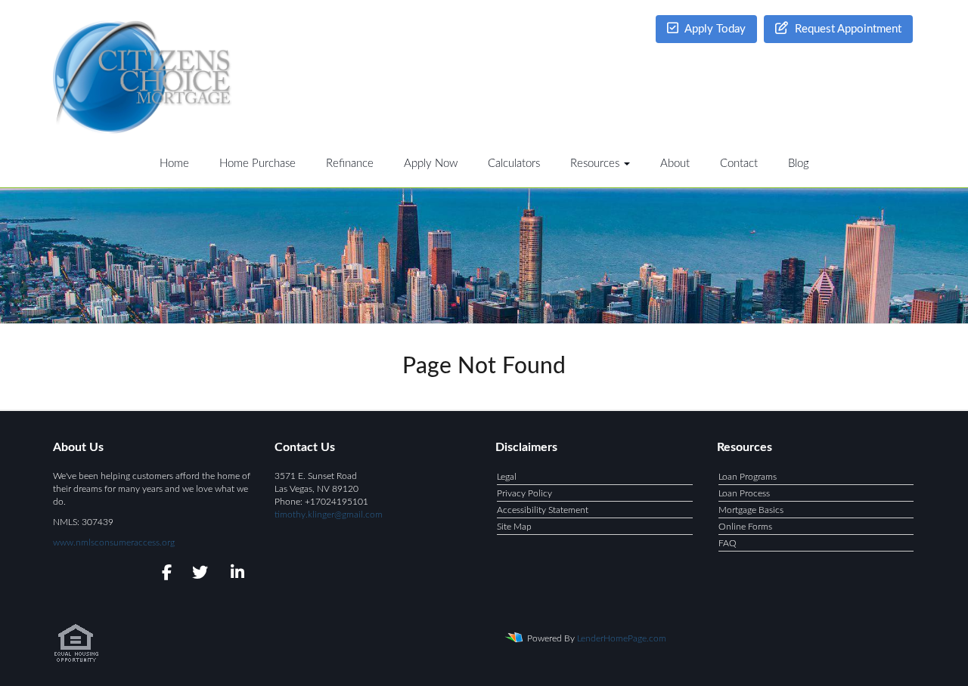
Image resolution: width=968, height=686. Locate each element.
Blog (798, 163)
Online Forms (745, 526)
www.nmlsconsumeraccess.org (114, 542)
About (675, 163)
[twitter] (199, 574)
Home (174, 163)
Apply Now (431, 163)
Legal (507, 476)
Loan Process (744, 493)
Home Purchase (257, 163)
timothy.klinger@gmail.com (329, 514)
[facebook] (162, 574)
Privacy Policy (524, 493)
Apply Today (714, 29)
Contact (739, 163)
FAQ (727, 543)
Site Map (514, 526)
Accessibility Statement (542, 509)
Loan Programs (747, 476)
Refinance (350, 163)
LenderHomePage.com (621, 638)
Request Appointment (846, 29)
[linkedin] (235, 574)
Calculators (514, 163)
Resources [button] (596, 163)
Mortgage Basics (750, 509)
